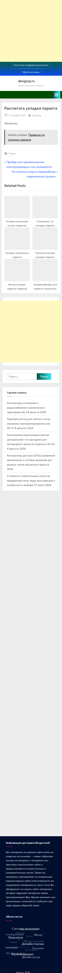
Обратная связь (30, 72)
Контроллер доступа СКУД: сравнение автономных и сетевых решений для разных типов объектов (31, 460)
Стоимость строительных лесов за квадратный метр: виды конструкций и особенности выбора (31, 480)
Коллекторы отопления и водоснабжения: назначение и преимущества (26, 407)
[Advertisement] (31, 31)
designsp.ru (26, 81)
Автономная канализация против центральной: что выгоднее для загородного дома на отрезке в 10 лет (31, 439)
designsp (36, 115)
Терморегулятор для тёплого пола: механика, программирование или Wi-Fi (28, 423)
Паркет (12, 153)
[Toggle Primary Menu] (56, 94)
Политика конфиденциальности (31, 65)
